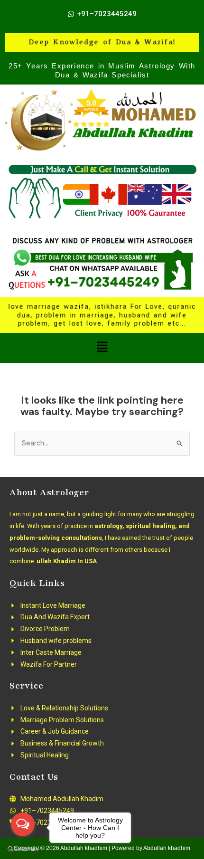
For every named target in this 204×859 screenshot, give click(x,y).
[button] (102, 348)
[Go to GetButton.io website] (23, 849)
